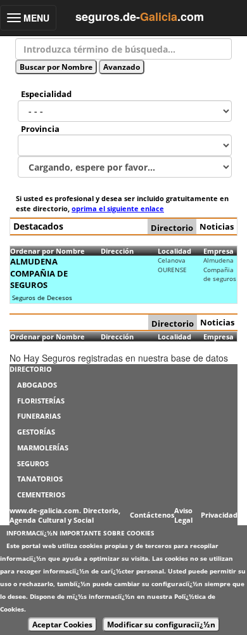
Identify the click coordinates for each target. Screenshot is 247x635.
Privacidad (219, 515)
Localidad (174, 251)
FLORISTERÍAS (41, 400)
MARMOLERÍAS (42, 447)
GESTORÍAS (36, 431)
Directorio (172, 227)
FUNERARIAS (39, 416)
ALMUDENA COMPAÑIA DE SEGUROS (39, 273)
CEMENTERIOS (41, 494)
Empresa (218, 251)
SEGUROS (33, 463)
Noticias (217, 226)
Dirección (117, 251)
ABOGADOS (37, 385)
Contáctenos (152, 515)
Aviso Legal (183, 515)
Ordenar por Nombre (47, 251)
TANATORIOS (40, 478)
